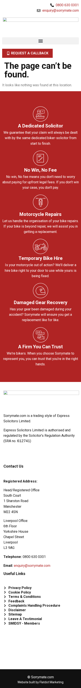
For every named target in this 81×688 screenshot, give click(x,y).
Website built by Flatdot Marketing (40, 682)
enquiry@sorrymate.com (32, 566)
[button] (40, 40)
